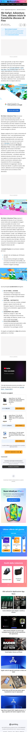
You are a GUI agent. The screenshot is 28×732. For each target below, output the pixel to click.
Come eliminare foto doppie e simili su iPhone (13, 611)
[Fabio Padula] (2, 25)
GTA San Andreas (14, 67)
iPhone (2, 4)
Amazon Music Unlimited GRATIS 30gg (6, 545)
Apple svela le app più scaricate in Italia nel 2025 (13, 671)
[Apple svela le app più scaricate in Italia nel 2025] (13, 662)
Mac (13, 4)
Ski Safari (7, 143)
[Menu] (2, 1)
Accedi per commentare (13, 466)
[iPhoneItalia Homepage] (13, 1)
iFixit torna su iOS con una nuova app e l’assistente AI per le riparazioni (13, 691)
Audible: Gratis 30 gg (16, 545)
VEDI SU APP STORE (13, 110)
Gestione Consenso (21, 729)
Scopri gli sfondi (13, 500)
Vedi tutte (13, 533)
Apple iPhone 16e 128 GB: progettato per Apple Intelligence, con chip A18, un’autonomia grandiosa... (17, 400)
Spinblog (9, 727)
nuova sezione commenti (13, 34)
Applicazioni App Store (10, 9)
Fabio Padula (7, 24)
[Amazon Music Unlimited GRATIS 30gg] (6, 540)
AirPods (18, 4)
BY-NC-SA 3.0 (13, 729)
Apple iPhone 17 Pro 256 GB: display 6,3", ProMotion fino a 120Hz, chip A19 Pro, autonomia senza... (16, 417)
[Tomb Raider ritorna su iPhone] (13, 643)
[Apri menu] (20, 1)
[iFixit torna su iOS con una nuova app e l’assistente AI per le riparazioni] (13, 682)
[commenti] (20, 25)
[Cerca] (4, 1)
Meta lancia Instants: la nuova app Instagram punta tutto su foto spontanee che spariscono (13, 632)
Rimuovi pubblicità (13, 56)
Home (2, 9)
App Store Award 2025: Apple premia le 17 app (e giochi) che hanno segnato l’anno (13, 711)
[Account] (25, 1)
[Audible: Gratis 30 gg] (17, 540)
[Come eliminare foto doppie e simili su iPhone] (13, 602)
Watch (24, 4)
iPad (8, 4)
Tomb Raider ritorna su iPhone (13, 652)
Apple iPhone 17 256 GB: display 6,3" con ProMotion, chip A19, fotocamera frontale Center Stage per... (17, 434)
